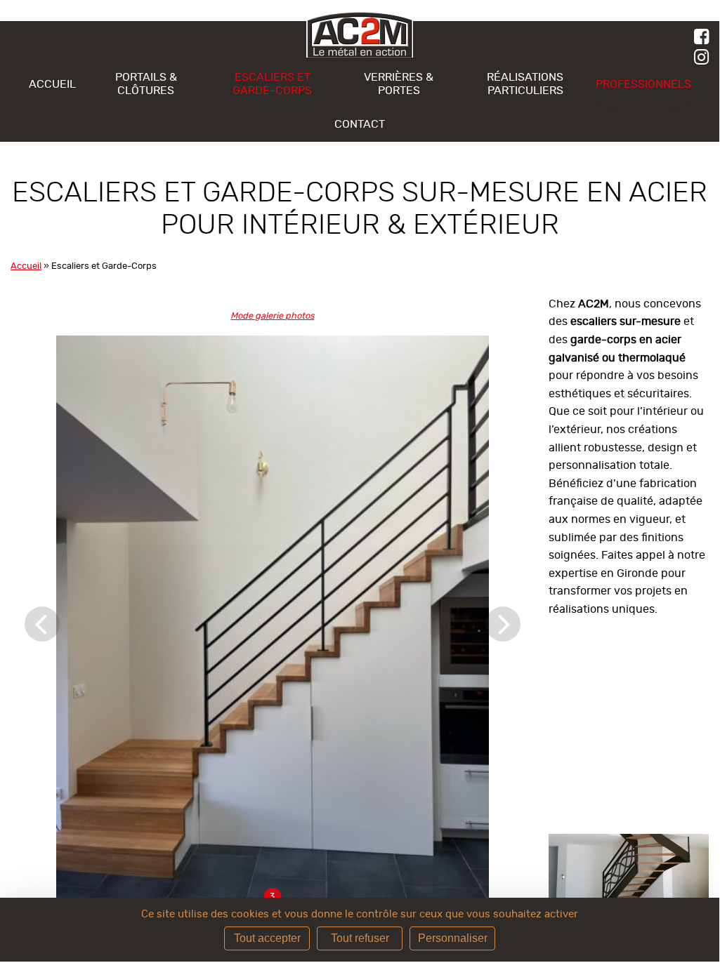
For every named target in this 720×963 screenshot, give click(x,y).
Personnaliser (452, 938)
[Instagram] (706, 58)
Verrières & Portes (398, 83)
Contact (359, 124)
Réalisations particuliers (525, 83)
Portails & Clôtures (146, 83)
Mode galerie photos (272, 316)
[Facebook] (706, 37)
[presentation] (42, 558)
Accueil (52, 84)
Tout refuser (360, 938)
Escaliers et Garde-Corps (272, 83)
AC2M (359, 35)
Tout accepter (267, 938)
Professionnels (643, 84)
